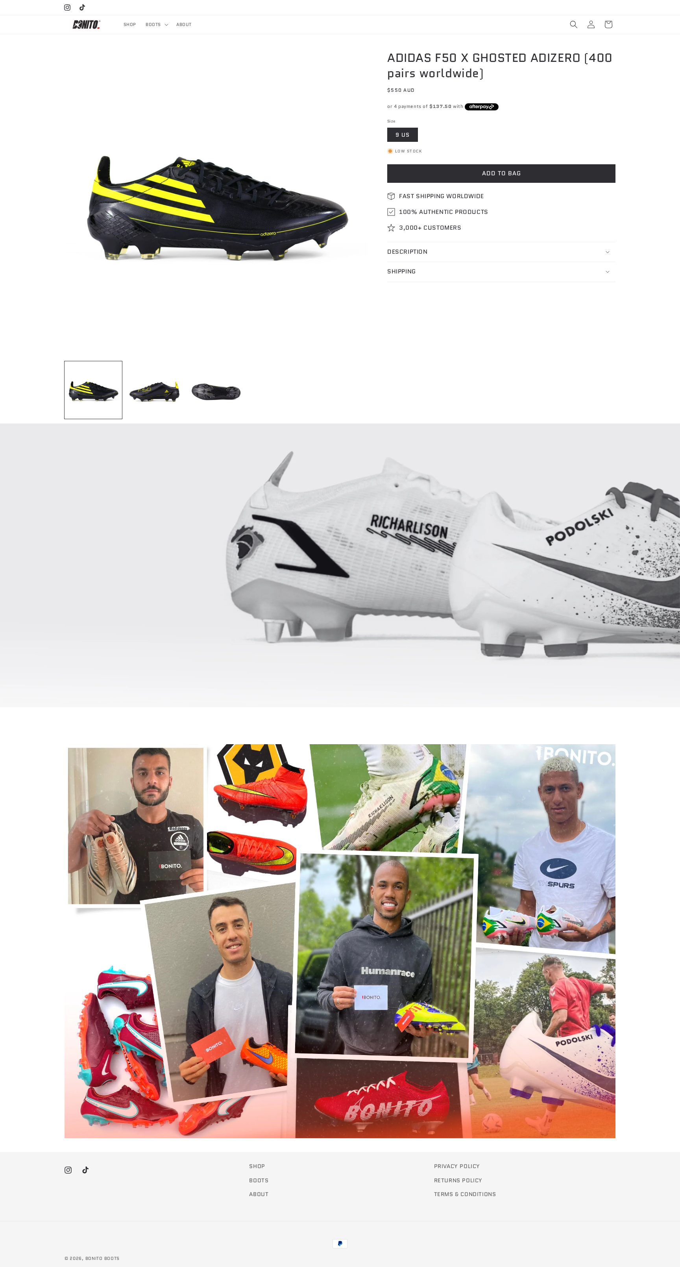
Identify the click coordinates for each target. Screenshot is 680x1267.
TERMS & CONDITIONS (465, 1194)
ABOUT (258, 1194)
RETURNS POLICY (458, 1180)
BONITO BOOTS (102, 1258)
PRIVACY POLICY (457, 1166)
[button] (156, 24)
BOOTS (258, 1180)
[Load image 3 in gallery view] (216, 390)
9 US (402, 134)
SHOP (257, 1166)
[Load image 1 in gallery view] (93, 390)
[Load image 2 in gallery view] (154, 390)
